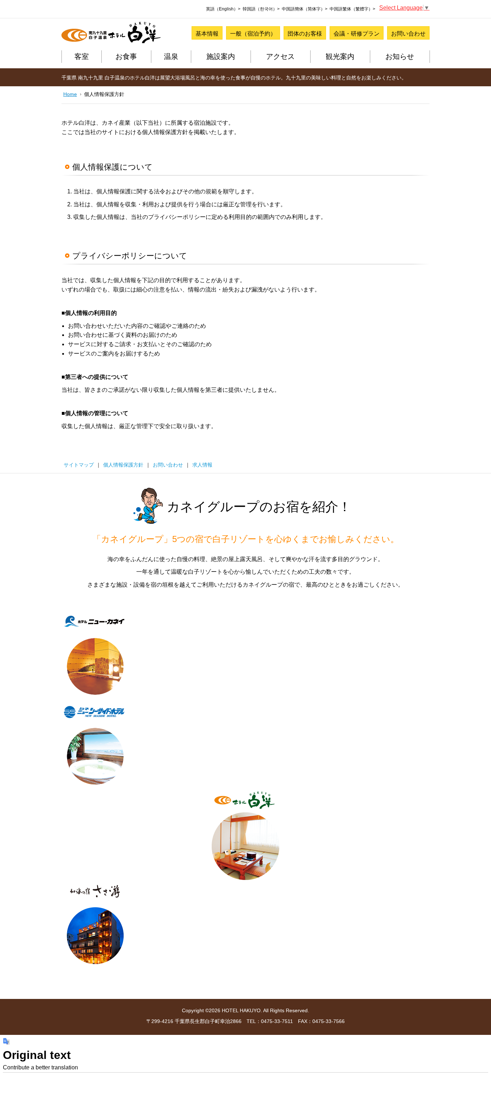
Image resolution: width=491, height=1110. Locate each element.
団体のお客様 (305, 34)
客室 (81, 56)
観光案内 (340, 56)
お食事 (126, 56)
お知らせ (399, 56)
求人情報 (202, 465)
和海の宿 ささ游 (95, 925)
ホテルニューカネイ (95, 656)
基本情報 (207, 34)
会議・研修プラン (357, 34)
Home (70, 94)
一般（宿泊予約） (253, 34)
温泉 (171, 56)
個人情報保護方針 (123, 465)
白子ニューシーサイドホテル (95, 745)
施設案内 (220, 56)
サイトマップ (79, 465)
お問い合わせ (408, 34)
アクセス (280, 56)
